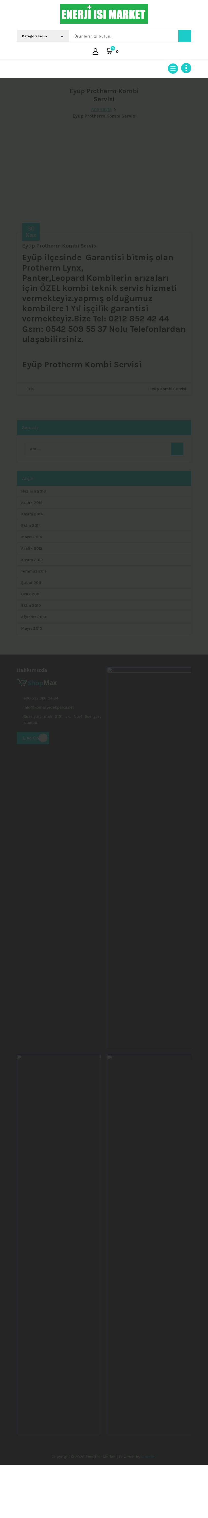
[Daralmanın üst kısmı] (186, 68)
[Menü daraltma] (173, 68)
